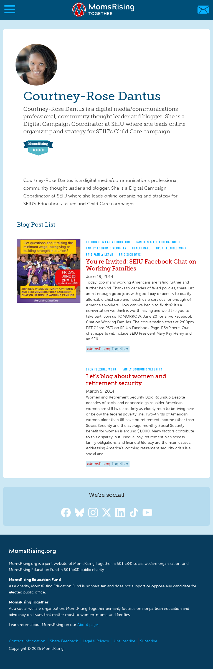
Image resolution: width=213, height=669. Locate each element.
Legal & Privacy (96, 641)
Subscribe (148, 641)
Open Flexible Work (171, 248)
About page (87, 624)
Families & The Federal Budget (159, 242)
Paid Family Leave (99, 254)
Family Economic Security (106, 248)
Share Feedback (64, 641)
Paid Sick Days (130, 254)
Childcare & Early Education (108, 242)
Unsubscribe (124, 641)
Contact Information (27, 641)
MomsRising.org (104, 10)
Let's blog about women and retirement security (126, 380)
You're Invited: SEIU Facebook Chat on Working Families (141, 265)
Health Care (141, 248)
